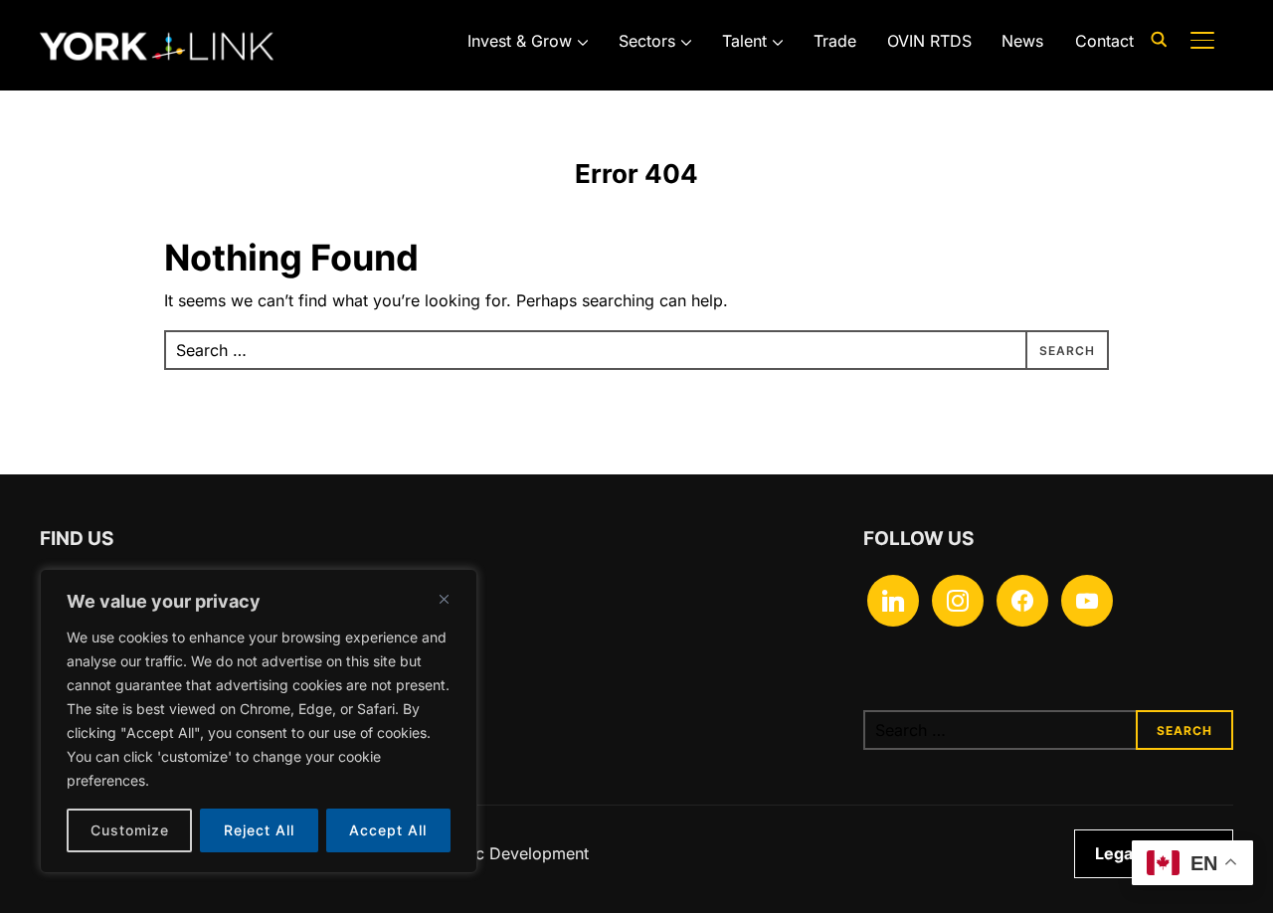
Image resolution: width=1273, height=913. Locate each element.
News (1022, 41)
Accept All (388, 830)
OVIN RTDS (929, 41)
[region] (258, 721)
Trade (835, 41)
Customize (130, 830)
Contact (1104, 41)
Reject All (259, 830)
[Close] (443, 599)
